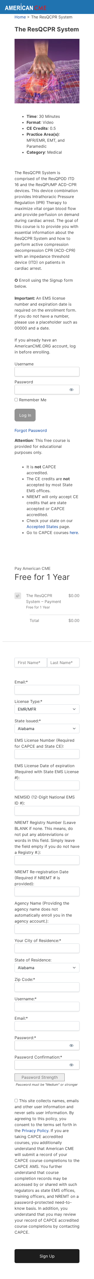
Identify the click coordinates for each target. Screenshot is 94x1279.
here (74, 532)
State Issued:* (28, 720)
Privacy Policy (35, 1130)
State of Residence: (33, 959)
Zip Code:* (25, 979)
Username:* (26, 998)
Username (24, 363)
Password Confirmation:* (38, 1057)
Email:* (21, 681)
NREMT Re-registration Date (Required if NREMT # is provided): (41, 877)
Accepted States (42, 526)
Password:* (25, 1037)
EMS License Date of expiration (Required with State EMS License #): (47, 771)
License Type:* (28, 701)
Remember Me (32, 399)
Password (24, 381)
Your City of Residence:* (38, 940)
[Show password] (71, 389)
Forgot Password (31, 430)
